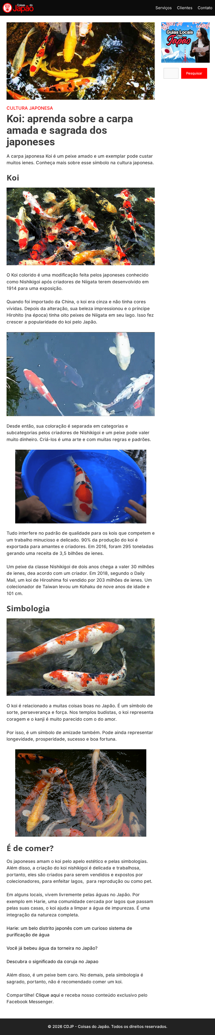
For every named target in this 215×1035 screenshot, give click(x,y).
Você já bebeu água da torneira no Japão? (52, 948)
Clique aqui (48, 995)
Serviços (163, 7)
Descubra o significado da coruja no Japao (52, 961)
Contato (205, 7)
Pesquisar (194, 73)
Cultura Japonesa (30, 108)
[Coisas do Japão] (18, 8)
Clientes (184, 7)
